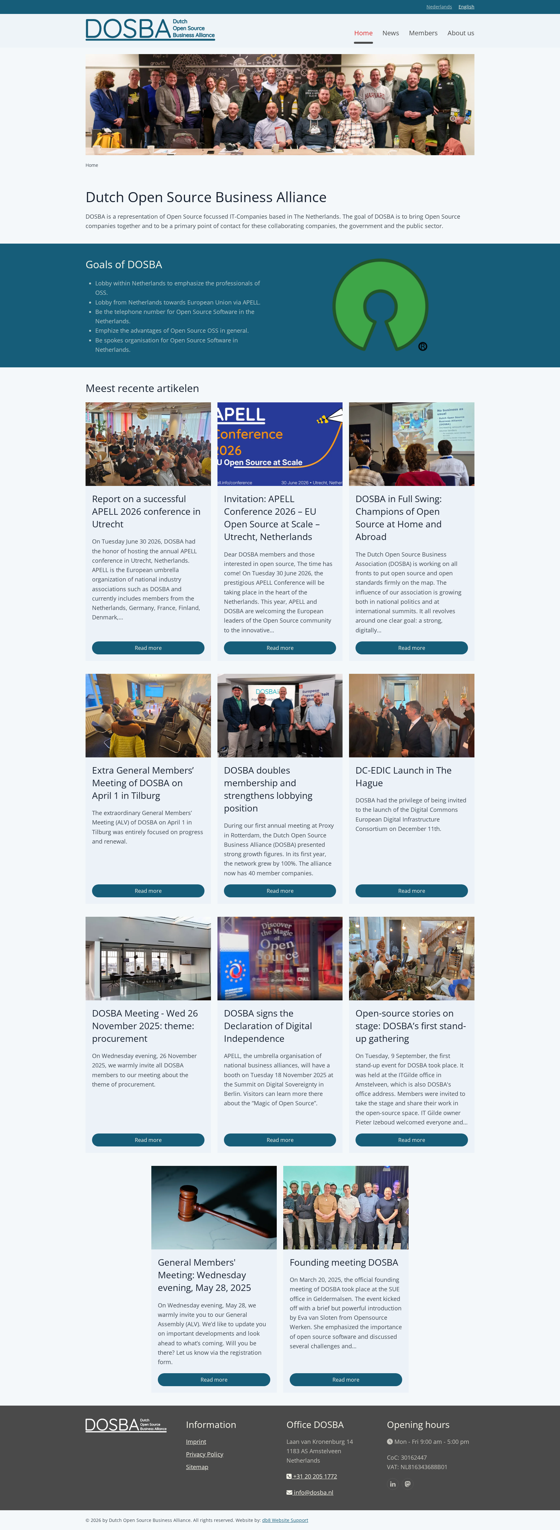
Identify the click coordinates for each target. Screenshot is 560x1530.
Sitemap (197, 1467)
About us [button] (461, 33)
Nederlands (439, 7)
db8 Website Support (285, 1520)
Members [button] (423, 33)
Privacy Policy (204, 1454)
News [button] (390, 33)
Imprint (196, 1441)
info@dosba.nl (313, 1492)
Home (363, 33)
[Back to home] (150, 33)
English (466, 7)
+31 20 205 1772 (314, 1476)
